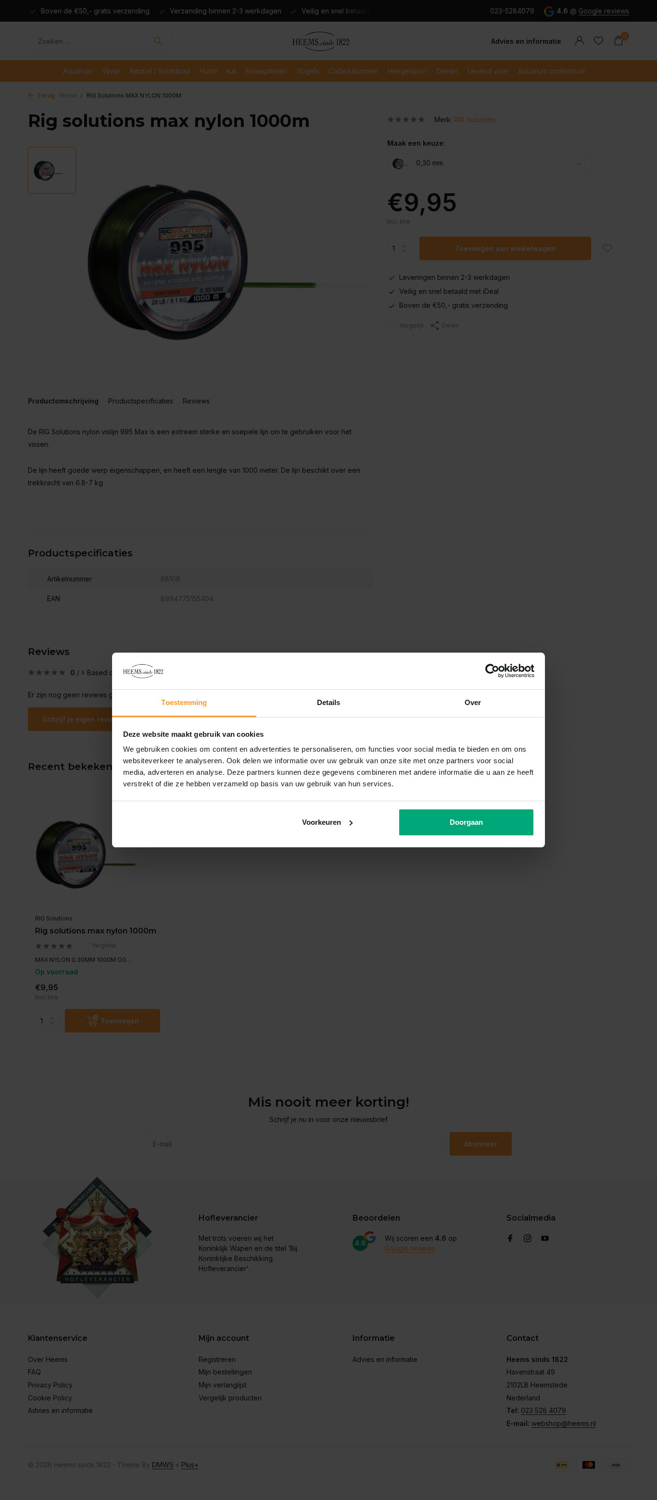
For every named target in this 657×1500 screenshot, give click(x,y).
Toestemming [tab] (184, 702)
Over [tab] (473, 702)
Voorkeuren (321, 822)
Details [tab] (329, 702)
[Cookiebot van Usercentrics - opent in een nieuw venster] (492, 671)
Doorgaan (466, 822)
